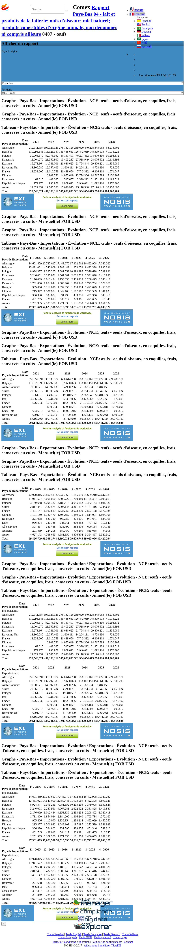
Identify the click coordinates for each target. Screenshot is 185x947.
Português (147, 28)
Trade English (73, 934)
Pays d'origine (9, 51)
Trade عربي (120, 937)
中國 (144, 42)
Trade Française (92, 934)
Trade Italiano (130, 934)
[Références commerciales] (92, 905)
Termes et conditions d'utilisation (71, 941)
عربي (144, 38)
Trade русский (102, 937)
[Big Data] (92, 921)
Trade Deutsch (112, 934)
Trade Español (55, 934)
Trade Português (67, 937)
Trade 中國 (85, 937)
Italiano (145, 35)
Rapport (100, 7)
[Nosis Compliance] (92, 913)
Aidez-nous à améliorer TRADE (102, 945)
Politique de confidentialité (107, 941)
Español (146, 20)
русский (146, 46)
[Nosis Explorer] (92, 929)
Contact (128, 941)
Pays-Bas (82, 14)
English (145, 24)
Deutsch (146, 31)
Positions (6, 89)
